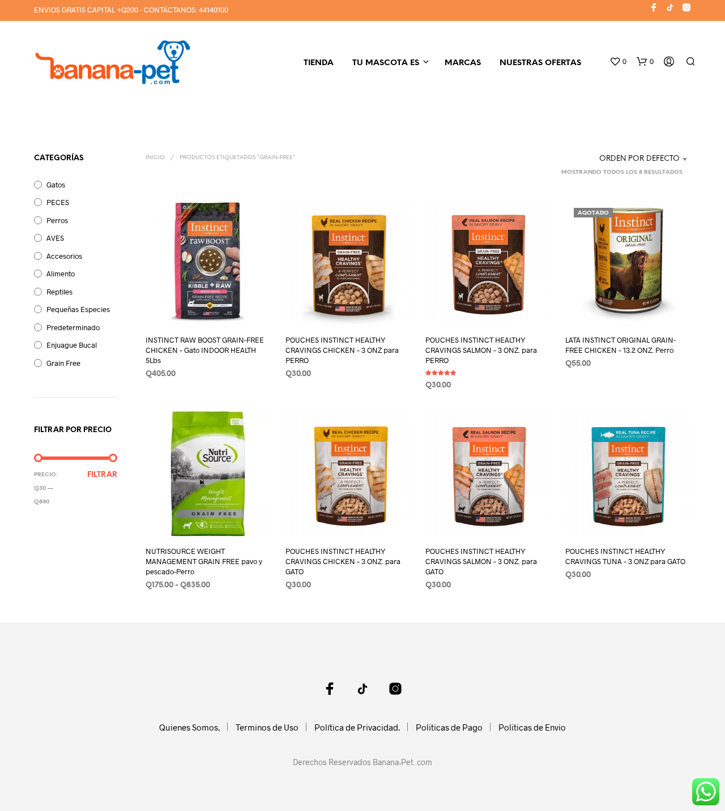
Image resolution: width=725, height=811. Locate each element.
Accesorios (64, 256)
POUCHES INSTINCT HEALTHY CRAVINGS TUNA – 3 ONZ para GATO (625, 556)
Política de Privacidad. (357, 727)
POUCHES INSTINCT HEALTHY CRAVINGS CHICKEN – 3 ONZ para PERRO (342, 350)
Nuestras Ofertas (540, 63)
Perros (57, 220)
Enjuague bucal (71, 344)
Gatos (55, 184)
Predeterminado (73, 327)
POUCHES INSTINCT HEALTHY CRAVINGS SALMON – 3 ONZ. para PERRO (481, 350)
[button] (617, 61)
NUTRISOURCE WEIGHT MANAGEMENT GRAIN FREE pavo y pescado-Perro (204, 561)
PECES (57, 202)
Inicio (155, 158)
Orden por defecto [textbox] (639, 159)
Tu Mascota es (385, 63)
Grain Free (63, 363)
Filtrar (102, 475)
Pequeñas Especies (78, 309)
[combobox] (620, 159)
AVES (55, 237)
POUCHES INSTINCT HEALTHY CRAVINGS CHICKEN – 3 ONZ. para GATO (342, 561)
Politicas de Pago (449, 727)
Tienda (319, 63)
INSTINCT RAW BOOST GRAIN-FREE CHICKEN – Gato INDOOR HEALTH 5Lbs (205, 350)
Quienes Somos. (189, 727)
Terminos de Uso (267, 727)
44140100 (213, 9)
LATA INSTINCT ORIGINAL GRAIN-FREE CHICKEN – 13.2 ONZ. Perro (620, 345)
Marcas (463, 63)
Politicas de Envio (532, 727)
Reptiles (59, 291)
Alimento (60, 273)
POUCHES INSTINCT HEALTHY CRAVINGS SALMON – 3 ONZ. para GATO (481, 561)
